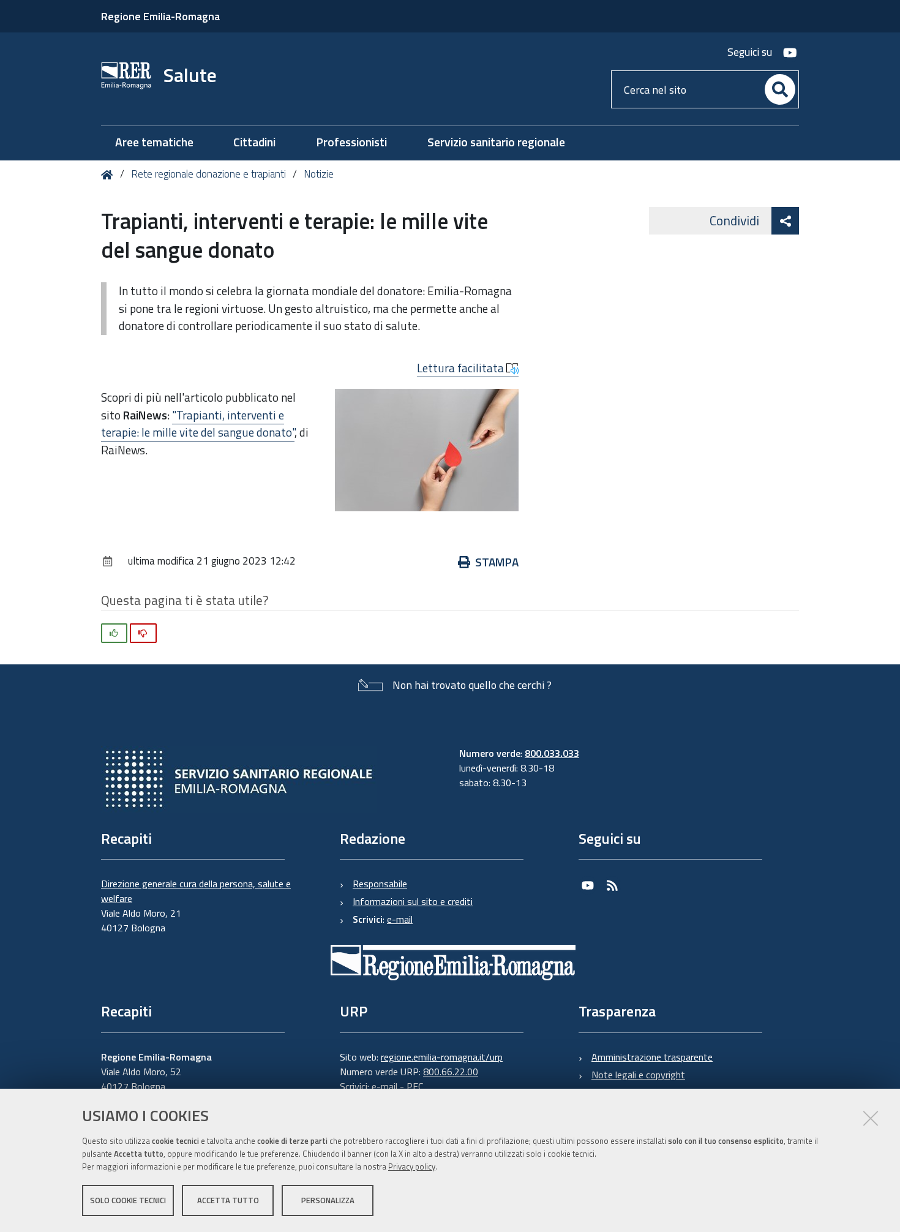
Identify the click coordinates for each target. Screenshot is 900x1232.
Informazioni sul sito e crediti (413, 901)
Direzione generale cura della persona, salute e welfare (196, 891)
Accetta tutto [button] (228, 1200)
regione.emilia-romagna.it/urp (442, 1057)
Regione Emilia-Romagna (160, 16)
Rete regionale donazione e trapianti (208, 174)
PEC (415, 1086)
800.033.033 (552, 753)
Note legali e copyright (638, 1074)
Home (109, 175)
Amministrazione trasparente (652, 1057)
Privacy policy (411, 1166)
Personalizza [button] (327, 1200)
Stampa (497, 562)
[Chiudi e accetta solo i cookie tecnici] (870, 1118)
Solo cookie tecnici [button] (128, 1200)
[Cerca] (780, 89)
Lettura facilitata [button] (461, 368)
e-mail (400, 919)
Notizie (319, 174)
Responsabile (380, 883)
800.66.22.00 (450, 1071)
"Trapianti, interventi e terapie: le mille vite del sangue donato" (197, 423)
